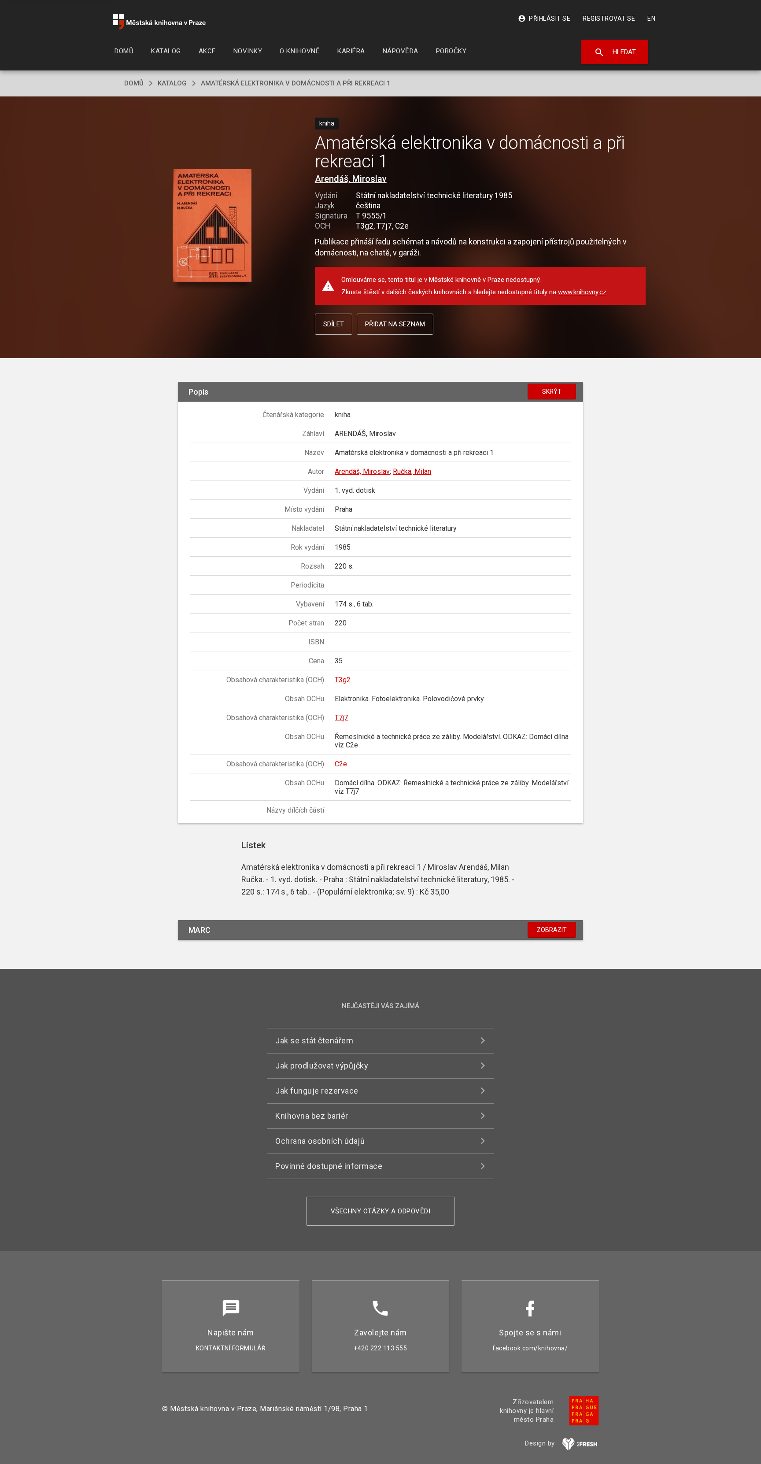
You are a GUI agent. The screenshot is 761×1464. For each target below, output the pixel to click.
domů (134, 83)
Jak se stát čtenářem (314, 1040)
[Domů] (159, 21)
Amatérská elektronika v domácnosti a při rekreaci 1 (296, 83)
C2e (341, 764)
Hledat (615, 52)
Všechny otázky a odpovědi (381, 1211)
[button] (212, 226)
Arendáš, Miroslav (351, 179)
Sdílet (333, 324)
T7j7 (341, 718)
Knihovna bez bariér (311, 1115)
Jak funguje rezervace (316, 1090)
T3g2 (343, 680)
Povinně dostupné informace (328, 1166)
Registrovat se (609, 18)
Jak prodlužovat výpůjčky (321, 1065)
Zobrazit (552, 929)
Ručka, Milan (412, 471)
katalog (172, 83)
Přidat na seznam (395, 324)
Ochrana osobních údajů (320, 1141)
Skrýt (552, 391)
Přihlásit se (544, 18)
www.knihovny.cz (582, 292)
